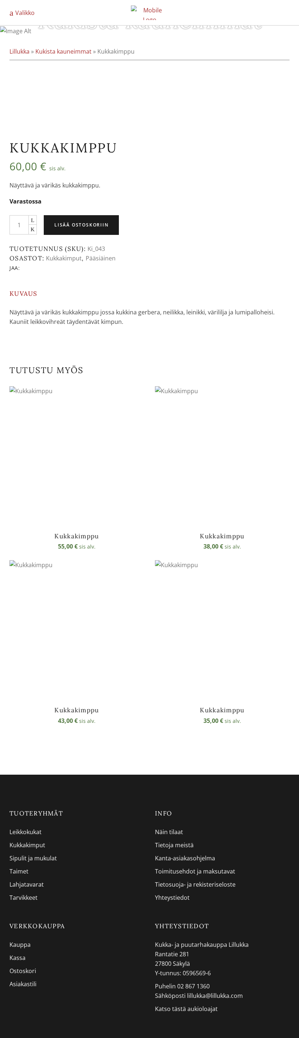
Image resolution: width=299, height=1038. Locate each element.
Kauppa (20, 945)
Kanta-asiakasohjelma (185, 858)
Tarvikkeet (23, 898)
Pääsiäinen (101, 258)
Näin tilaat (169, 832)
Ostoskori (22, 971)
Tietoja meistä (174, 845)
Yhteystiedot (172, 898)
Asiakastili (22, 984)
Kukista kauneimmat (63, 51)
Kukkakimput (64, 258)
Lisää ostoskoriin (81, 225)
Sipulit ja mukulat (33, 858)
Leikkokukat (25, 832)
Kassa (17, 958)
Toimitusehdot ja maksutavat (195, 871)
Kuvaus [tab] (23, 294)
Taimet (18, 871)
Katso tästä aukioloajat (186, 1009)
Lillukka (19, 51)
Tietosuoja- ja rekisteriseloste (195, 884)
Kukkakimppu (76, 536)
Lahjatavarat (26, 884)
